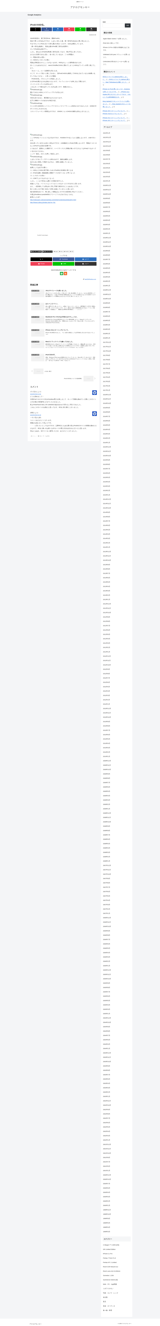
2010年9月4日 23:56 (35, 394)
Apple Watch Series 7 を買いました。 (115, 39)
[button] (91, 29)
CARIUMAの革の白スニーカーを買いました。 (116, 63)
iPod (61, 251)
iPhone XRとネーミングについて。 (114, 111)
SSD (72, 251)
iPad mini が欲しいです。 (111, 43)
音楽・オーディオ (48, 251)
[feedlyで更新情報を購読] (61, 273)
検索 (104, 22)
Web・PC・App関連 (36, 251)
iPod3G (67, 251)
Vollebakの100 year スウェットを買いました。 (116, 56)
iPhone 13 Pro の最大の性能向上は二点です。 (116, 49)
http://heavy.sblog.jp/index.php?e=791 (42, 202)
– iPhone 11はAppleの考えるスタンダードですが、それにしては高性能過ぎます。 (116, 94)
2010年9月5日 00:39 (35, 415)
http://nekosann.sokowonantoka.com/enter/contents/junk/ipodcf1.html (53, 200)
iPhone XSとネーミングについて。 (114, 118)
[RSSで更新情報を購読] (65, 273)
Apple (56, 251)
